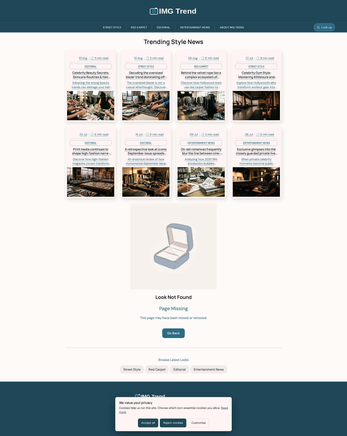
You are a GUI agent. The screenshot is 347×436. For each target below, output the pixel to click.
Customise (198, 423)
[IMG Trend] (173, 11)
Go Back (173, 333)
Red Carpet (139, 27)
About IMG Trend (232, 27)
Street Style (112, 27)
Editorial (163, 27)
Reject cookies (173, 423)
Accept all (148, 423)
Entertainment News (195, 27)
